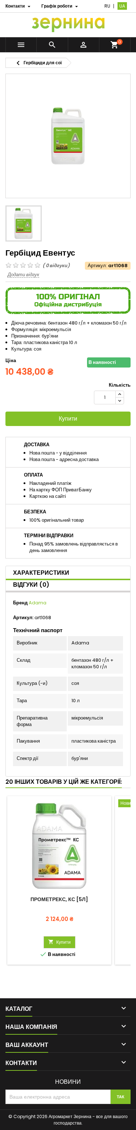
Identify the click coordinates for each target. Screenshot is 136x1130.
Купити (68, 418)
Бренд (20, 603)
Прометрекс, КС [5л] (59, 899)
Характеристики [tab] (41, 573)
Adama (37, 602)
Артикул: (97, 265)
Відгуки (31, 585)
